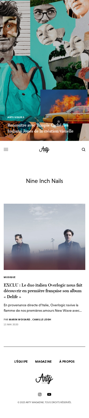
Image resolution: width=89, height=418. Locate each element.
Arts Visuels (15, 117)
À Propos (67, 361)
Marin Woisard (19, 319)
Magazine (43, 361)
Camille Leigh (41, 319)
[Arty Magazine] (44, 149)
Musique (10, 277)
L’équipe (21, 361)
